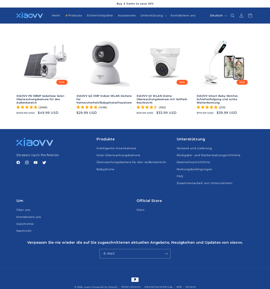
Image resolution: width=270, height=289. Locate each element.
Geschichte (25, 224)
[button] (153, 15)
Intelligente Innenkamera (116, 148)
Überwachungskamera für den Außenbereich (131, 162)
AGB (179, 286)
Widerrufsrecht (131, 286)
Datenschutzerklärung (158, 286)
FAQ (180, 176)
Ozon (140, 210)
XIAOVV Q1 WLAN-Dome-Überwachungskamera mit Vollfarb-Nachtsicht (162, 99)
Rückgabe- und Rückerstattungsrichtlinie (209, 155)
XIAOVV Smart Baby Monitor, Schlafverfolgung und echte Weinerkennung (217, 99)
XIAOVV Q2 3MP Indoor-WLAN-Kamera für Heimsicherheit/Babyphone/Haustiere (104, 99)
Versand (190, 286)
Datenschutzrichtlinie (193, 162)
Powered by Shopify (105, 287)
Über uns (23, 210)
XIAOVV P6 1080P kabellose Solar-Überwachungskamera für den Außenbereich (40, 99)
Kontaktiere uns (28, 217)
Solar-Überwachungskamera (118, 155)
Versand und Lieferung (194, 148)
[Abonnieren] (166, 253)
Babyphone (105, 169)
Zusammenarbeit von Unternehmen (205, 183)
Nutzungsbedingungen (194, 169)
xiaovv (88, 287)
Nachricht (23, 231)
